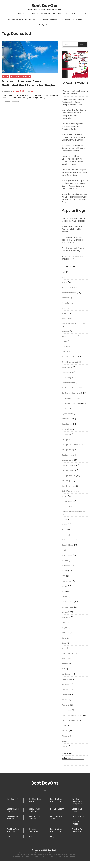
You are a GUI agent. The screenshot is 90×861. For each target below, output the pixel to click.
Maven (64, 596)
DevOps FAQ (22, 13)
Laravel (65, 586)
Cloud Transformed (70, 362)
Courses (65, 408)
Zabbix (64, 746)
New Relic (65, 633)
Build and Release (69, 336)
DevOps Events (68, 455)
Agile (64, 272)
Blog (52, 836)
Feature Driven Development (73, 512)
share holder (67, 679)
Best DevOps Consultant (78, 830)
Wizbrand (48, 855)
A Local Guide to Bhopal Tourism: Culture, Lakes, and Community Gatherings (74, 137)
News (64, 638)
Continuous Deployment (72, 393)
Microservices (67, 607)
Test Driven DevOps (70, 720)
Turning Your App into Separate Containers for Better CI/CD (73, 240)
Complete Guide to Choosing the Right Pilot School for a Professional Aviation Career (73, 160)
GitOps (64, 535)
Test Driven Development (72, 715)
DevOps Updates (68, 475)
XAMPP (64, 741)
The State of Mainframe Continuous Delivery (73, 249)
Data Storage (67, 424)
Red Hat (65, 664)
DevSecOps (66, 481)
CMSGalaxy (37, 853)
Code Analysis (67, 377)
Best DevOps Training (34, 817)
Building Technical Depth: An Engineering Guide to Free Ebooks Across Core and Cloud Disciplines (75, 184)
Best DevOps (45, 6)
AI (62, 277)
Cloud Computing (69, 357)
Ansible (65, 282)
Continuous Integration (71, 403)
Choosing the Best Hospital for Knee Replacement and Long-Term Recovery (74, 172)
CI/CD (64, 346)
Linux (64, 591)
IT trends (65, 565)
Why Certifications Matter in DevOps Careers (75, 92)
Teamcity (66, 705)
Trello (64, 725)
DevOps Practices (76, 822)
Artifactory (66, 303)
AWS (63, 308)
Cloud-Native (67, 372)
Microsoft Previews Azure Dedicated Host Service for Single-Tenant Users (29, 85)
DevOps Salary (45, 25)
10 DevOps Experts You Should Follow (72, 257)
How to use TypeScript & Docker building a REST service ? (73, 229)
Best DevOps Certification (64, 13)
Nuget (64, 648)
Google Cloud (67, 545)
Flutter (64, 519)
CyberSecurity (67, 413)
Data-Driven (67, 429)
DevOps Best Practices (71, 444)
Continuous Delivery (70, 388)
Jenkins (65, 571)
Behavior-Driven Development (74, 323)
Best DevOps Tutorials (13, 830)
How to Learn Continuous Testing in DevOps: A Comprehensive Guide (73, 102)
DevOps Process (68, 465)
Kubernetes (66, 581)
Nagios (64, 627)
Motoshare (66, 617)
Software (65, 684)
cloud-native (67, 367)
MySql (64, 622)
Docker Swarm (68, 501)
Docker (65, 496)
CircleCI (65, 352)
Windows (65, 736)
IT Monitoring (67, 555)
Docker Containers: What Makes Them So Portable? (74, 219)
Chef (64, 341)
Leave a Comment (11, 102)
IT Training (66, 560)
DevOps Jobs (78, 816)
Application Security (70, 292)
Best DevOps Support (78, 810)
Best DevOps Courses (47, 19)
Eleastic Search (68, 506)
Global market (67, 540)
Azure (5, 76)
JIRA (63, 576)
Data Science (67, 419)
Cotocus (45, 856)
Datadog (65, 434)
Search (82, 44)
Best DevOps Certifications (56, 830)
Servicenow (66, 674)
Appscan (65, 298)
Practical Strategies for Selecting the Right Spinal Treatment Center (73, 148)
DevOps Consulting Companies (21, 19)
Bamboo (65, 318)
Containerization (68, 383)
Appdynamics (67, 287)
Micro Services (67, 602)
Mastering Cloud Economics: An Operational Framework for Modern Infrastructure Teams (75, 198)
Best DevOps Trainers (13, 817)
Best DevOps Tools (56, 817)
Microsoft (15, 76)
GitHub (64, 524)
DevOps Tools (67, 470)
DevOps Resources (33, 830)
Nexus (64, 643)
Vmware (26, 76)
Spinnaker (66, 695)
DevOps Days (67, 450)
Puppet (65, 658)
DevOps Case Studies (41, 13)
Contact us (12, 836)
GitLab (64, 529)
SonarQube (66, 689)
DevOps (65, 439)
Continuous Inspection (71, 398)
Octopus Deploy (68, 653)
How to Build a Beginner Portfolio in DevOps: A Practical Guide (72, 126)
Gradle (64, 550)
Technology (66, 710)
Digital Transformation (71, 491)
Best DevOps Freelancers (71, 19)
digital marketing (69, 486)
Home (31, 836)
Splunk (64, 700)
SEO (63, 669)
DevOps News (67, 460)
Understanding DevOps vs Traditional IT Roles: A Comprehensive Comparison (74, 114)
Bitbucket (65, 331)
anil (32, 91)
